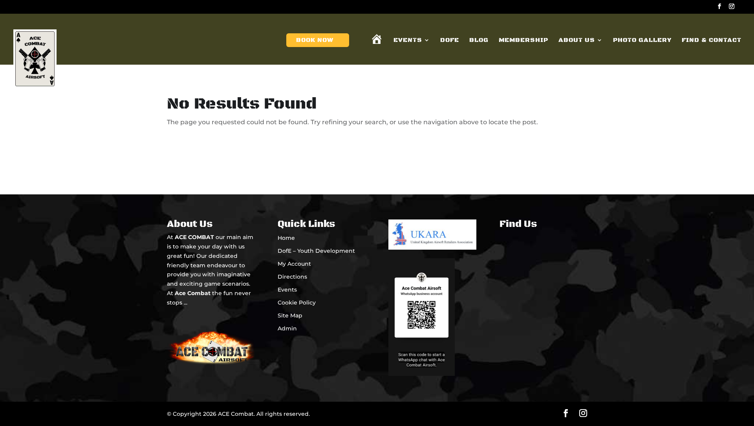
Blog (479, 40)
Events (407, 40)
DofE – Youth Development (316, 250)
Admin (287, 328)
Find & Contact (711, 40)
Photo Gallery (642, 40)
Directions (292, 276)
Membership (523, 40)
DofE (449, 40)
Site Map (290, 315)
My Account (294, 263)
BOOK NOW (314, 40)
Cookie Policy (297, 302)
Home (286, 237)
